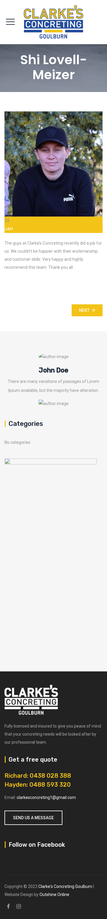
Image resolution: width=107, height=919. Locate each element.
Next (84, 310)
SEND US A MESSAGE (33, 817)
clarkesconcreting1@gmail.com (46, 797)
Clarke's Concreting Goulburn (65, 886)
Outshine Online (54, 894)
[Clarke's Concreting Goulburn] (53, 22)
